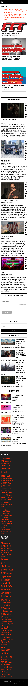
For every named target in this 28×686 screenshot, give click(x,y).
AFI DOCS (8, 546)
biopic (7, 463)
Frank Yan (8, 600)
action (2, 458)
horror (5, 495)
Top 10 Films (9, 525)
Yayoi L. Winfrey (8, 676)
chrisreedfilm (6, 465)
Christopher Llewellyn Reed (10, 72)
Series (7, 642)
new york (9, 506)
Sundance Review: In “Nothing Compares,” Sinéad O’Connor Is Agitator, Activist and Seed (11, 58)
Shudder (7, 517)
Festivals (18, 46)
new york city (4, 509)
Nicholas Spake (6, 634)
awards (3, 463)
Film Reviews (20, 48)
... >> (4, 138)
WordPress (16, 683)
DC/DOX (8, 573)
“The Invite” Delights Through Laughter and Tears (14, 18)
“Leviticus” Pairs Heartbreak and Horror (13, 16)
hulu (10, 495)
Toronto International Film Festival (6, 664)
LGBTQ (10, 497)
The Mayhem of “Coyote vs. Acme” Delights (14, 9)
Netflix (4, 506)
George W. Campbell (5, 490)
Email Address (5, 306)
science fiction (8, 515)
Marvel (3, 499)
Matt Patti (7, 623)
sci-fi (3, 515)
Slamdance (4, 644)
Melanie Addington (8, 51)
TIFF (5, 525)
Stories (9, 657)
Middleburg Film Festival (6, 504)
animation (8, 461)
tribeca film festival (5, 531)
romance (8, 513)
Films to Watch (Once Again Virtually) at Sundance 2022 (13, 86)
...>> (10, 402)
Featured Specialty (8, 46)
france (9, 488)
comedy (4, 478)
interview (4, 497)
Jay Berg (7, 617)
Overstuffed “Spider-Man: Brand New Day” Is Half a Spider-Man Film (15, 11)
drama (7, 486)
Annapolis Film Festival (6, 548)
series (3, 517)
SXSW (5, 523)
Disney (5, 480)
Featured (5, 74)
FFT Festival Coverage (8, 48)
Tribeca (8, 529)
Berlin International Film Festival (7, 552)
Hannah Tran (6, 80)
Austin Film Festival (5, 550)
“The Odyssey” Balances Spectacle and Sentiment (15, 14)
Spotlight (18, 51)
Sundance (5, 54)
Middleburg (6, 502)
